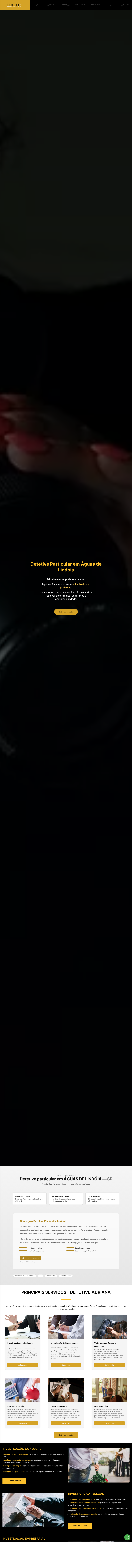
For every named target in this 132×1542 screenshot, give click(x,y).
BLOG (110, 5)
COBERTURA (52, 5)
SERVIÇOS (66, 5)
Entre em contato (66, 612)
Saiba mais (22, 1365)
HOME (37, 5)
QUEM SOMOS (81, 5)
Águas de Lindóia (101, 1230)
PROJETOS (95, 5)
